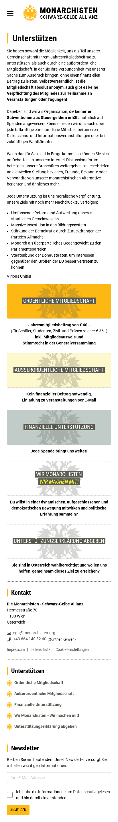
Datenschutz (40, 649)
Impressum (16, 649)
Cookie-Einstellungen (72, 649)
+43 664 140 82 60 (29, 639)
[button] (10, 13)
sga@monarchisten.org (34, 632)
